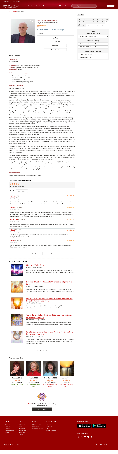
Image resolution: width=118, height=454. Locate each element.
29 (107, 21)
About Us (7, 424)
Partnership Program (37, 428)
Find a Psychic (41, 409)
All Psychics (22, 424)
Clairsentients (22, 430)
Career (20, 426)
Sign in (110, 6)
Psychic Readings (41, 6)
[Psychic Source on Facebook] (92, 437)
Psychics (30, 6)
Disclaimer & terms (109, 445)
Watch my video (44, 30)
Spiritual (12, 197)
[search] (96, 6)
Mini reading (55, 45)
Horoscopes (52, 6)
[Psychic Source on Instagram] (78, 437)
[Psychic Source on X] (82, 437)
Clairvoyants (22, 432)
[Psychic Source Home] (10, 6)
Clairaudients (22, 428)
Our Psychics (13, 11)
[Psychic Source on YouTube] (85, 437)
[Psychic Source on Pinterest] (88, 437)
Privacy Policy (99, 445)
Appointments (56, 49)
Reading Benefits (9, 430)
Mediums (21, 434)
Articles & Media (63, 6)
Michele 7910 (14, 219)
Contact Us (49, 426)
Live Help (48, 424)
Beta (26, 73)
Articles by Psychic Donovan (18, 261)
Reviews (7, 432)
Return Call (55, 38)
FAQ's (47, 428)
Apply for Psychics (51, 430)
